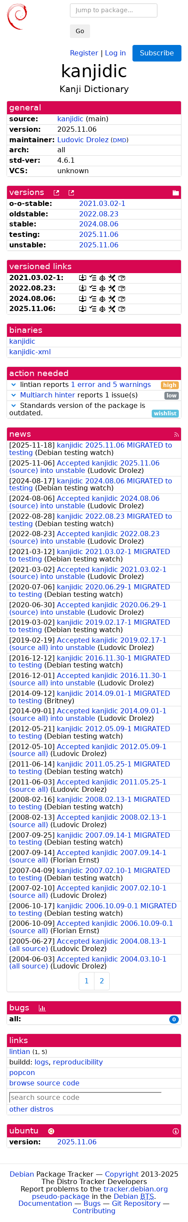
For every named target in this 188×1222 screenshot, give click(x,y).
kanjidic (70, 119)
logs (42, 1062)
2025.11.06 (98, 234)
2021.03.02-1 (102, 203)
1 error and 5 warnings (111, 384)
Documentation (45, 1203)
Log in (115, 52)
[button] (13, 384)
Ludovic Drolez (82, 140)
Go (80, 30)
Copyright (122, 1174)
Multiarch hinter (47, 395)
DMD (119, 140)
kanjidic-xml (30, 352)
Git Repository (136, 1203)
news (20, 434)
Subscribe (157, 53)
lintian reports (97, 385)
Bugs (92, 1203)
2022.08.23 (98, 214)
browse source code (44, 1083)
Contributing (94, 1211)
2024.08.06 (98, 224)
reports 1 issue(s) (98, 395)
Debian (22, 1174)
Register (84, 52)
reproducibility (78, 1062)
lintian (19, 1051)
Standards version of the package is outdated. (93, 409)
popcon (22, 1072)
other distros (31, 1109)
